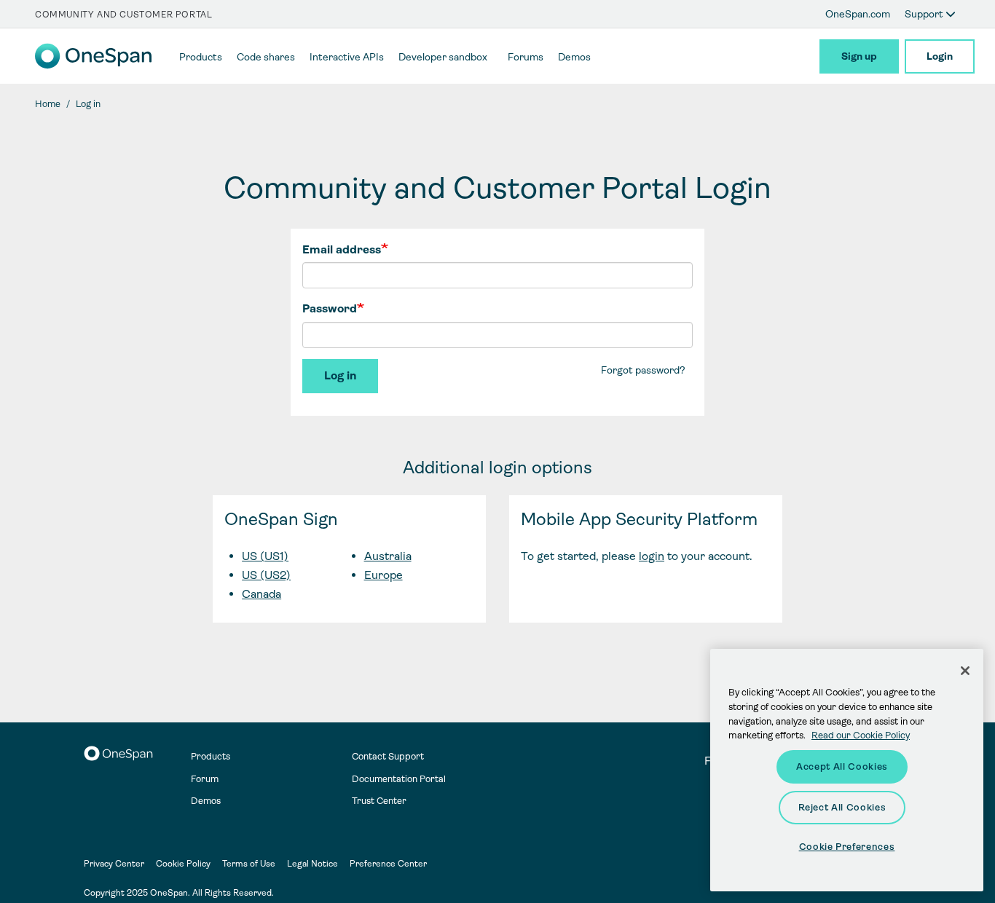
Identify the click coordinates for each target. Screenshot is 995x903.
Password (329, 308)
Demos (206, 800)
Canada (261, 594)
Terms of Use (248, 864)
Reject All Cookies (842, 807)
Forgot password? (643, 370)
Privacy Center (114, 864)
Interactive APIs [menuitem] (347, 57)
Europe (383, 575)
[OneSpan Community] (93, 65)
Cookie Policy (183, 864)
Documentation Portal (399, 778)
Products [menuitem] (200, 57)
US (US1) (265, 556)
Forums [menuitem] (525, 57)
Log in (340, 375)
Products (210, 756)
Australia (388, 556)
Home (47, 103)
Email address (341, 249)
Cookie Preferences (847, 846)
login (651, 556)
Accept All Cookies (842, 766)
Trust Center (379, 800)
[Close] (965, 671)
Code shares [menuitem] (266, 57)
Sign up (859, 56)
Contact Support (388, 756)
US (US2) (266, 575)
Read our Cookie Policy (860, 735)
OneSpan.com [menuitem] (857, 14)
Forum (205, 778)
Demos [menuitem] (574, 57)
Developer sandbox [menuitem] (442, 57)
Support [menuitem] (925, 14)
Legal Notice (312, 864)
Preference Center (388, 864)
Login (940, 56)
